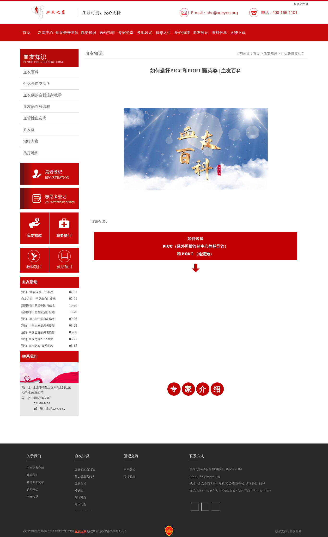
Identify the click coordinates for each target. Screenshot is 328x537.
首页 (26, 33)
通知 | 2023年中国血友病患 (38, 319)
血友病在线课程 (36, 107)
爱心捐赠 (182, 33)
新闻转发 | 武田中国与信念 (38, 305)
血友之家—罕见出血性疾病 (38, 298)
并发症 (29, 130)
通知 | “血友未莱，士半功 (37, 292)
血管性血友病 (34, 118)
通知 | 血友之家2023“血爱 (37, 339)
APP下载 (238, 33)
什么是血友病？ (36, 83)
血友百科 (31, 72)
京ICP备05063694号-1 (113, 531)
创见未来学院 (67, 33)
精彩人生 (163, 33)
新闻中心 (45, 33)
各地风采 (144, 33)
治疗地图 (31, 153)
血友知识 (88, 33)
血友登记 (200, 33)
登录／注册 (301, 4)
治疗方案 (31, 141)
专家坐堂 (126, 33)
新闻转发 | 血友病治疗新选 (38, 312)
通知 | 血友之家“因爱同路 (37, 346)
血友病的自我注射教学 (42, 95)
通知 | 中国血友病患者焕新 (38, 325)
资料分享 (219, 33)
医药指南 (107, 33)
